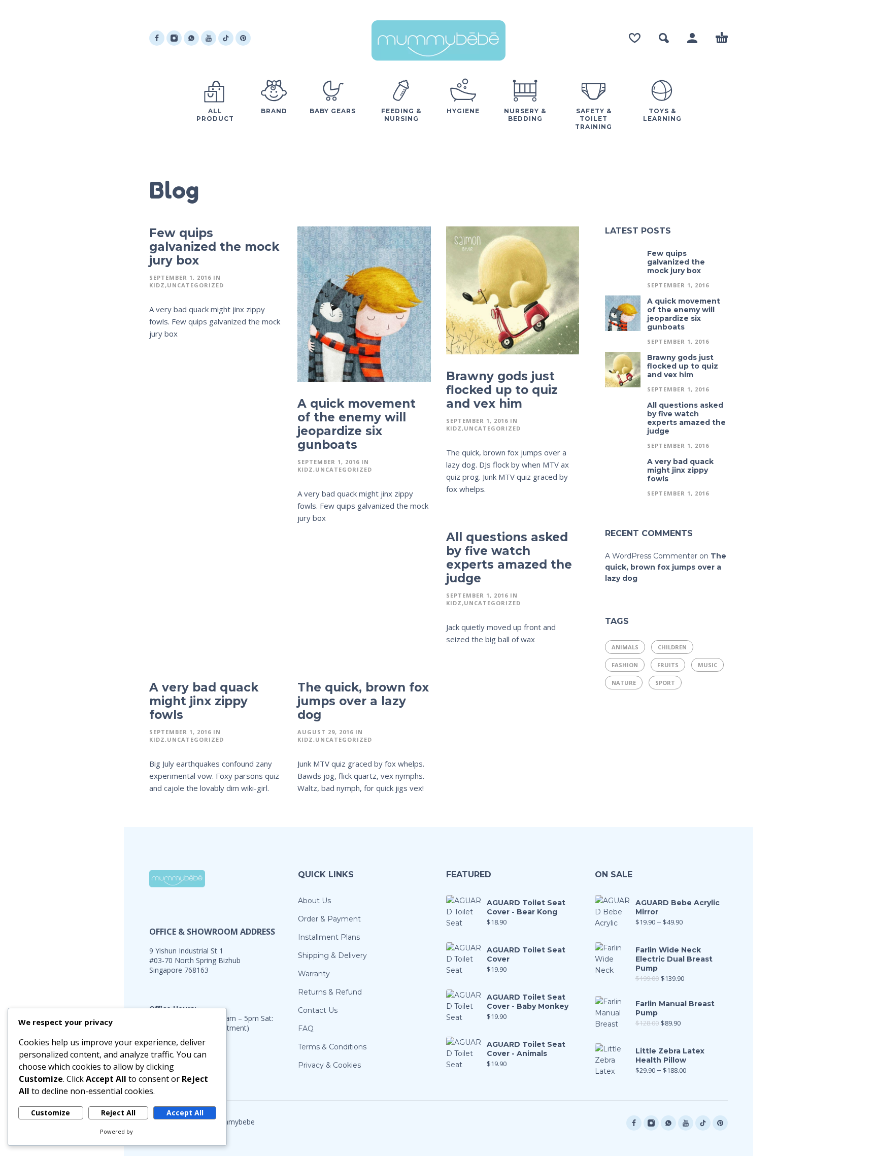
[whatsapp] (191, 38)
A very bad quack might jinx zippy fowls (203, 701)
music (707, 665)
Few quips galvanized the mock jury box (214, 247)
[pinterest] (243, 38)
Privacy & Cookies (329, 1065)
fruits (668, 665)
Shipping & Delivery (332, 955)
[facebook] (156, 38)
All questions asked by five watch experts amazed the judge (509, 557)
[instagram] (174, 38)
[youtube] (208, 38)
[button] (664, 38)
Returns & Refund (330, 992)
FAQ (306, 1028)
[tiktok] (225, 38)
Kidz (157, 285)
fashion (625, 665)
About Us (314, 900)
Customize (50, 1112)
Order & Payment (329, 918)
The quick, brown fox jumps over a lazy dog (363, 701)
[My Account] (692, 38)
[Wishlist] (634, 38)
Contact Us (318, 1010)
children (672, 647)
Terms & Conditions (332, 1046)
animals (625, 647)
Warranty (314, 973)
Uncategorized (195, 285)
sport (665, 682)
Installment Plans (329, 937)
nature (624, 682)
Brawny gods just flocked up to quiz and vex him (502, 390)
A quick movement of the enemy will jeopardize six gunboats (356, 424)
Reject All (118, 1112)
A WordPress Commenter (651, 555)
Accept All (185, 1112)
